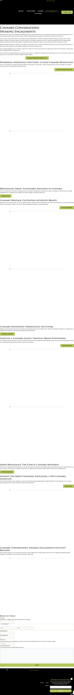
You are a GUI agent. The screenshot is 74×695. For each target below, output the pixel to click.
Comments (5, 645)
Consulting (40, 11)
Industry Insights (31, 11)
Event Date (2, 639)
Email (3, 630)
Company (2, 618)
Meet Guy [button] (21, 11)
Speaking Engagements (51, 11)
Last (18, 627)
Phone (4, 635)
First (2, 627)
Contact (42, 682)
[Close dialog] (71, 679)
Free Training (38, 13)
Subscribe (61, 690)
